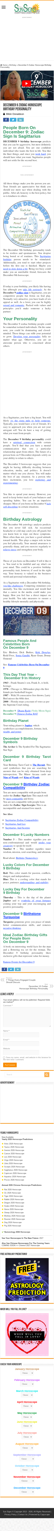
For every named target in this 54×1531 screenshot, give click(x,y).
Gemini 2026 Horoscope (14, 1150)
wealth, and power (12, 731)
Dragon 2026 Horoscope (14, 1203)
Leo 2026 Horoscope (12, 1157)
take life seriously (32, 289)
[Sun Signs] (27, 8)
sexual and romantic (13, 305)
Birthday (12, 65)
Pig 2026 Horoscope (12, 1226)
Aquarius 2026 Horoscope (15, 1176)
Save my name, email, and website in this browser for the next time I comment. (27, 1058)
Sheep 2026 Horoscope (14, 1212)
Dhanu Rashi (24, 710)
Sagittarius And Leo (15, 824)
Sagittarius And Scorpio (17, 827)
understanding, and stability (34, 882)
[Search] (46, 1074)
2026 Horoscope (15, 1139)
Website (6, 1049)
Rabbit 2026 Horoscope (14, 1199)
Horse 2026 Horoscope (13, 1209)
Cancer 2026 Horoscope (14, 1153)
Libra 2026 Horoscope (13, 1163)
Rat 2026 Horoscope (12, 1189)
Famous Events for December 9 (19, 962)
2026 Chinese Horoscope (20, 1185)
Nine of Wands (11, 777)
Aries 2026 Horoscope (13, 1144)
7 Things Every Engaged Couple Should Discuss (21, 980)
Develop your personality (27, 336)
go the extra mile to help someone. (31, 420)
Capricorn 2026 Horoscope (15, 1173)
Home (4, 65)
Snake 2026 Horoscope (14, 1206)
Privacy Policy (10, 1514)
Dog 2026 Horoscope (13, 1222)
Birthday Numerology (27, 858)
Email (6, 1040)
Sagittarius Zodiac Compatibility (22, 820)
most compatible (14, 798)
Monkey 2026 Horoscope (14, 1216)
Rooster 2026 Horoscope (14, 1219)
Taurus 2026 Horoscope (14, 1147)
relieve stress (9, 549)
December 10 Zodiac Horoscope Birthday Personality (33, 986)
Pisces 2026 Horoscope (14, 1180)
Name (6, 1031)
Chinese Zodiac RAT (27, 713)
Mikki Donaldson (15, 114)
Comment (8, 1006)
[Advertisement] (27, 1104)
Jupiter (28, 725)
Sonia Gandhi (23, 655)
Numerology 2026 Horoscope (17, 1232)
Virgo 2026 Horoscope (13, 1160)
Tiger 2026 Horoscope (13, 1196)
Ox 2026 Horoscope (12, 1193)
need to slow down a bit (15, 268)
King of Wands (31, 777)
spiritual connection (24, 442)
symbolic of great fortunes (36, 900)
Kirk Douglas (42, 652)
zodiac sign (22, 292)
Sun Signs (7, 1512)
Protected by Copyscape (39, 1514)
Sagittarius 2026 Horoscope (15, 1170)
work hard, (40, 154)
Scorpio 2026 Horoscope (14, 1167)
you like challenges (13, 585)
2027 (41, 1238)
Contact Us (23, 1514)
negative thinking (12, 928)
